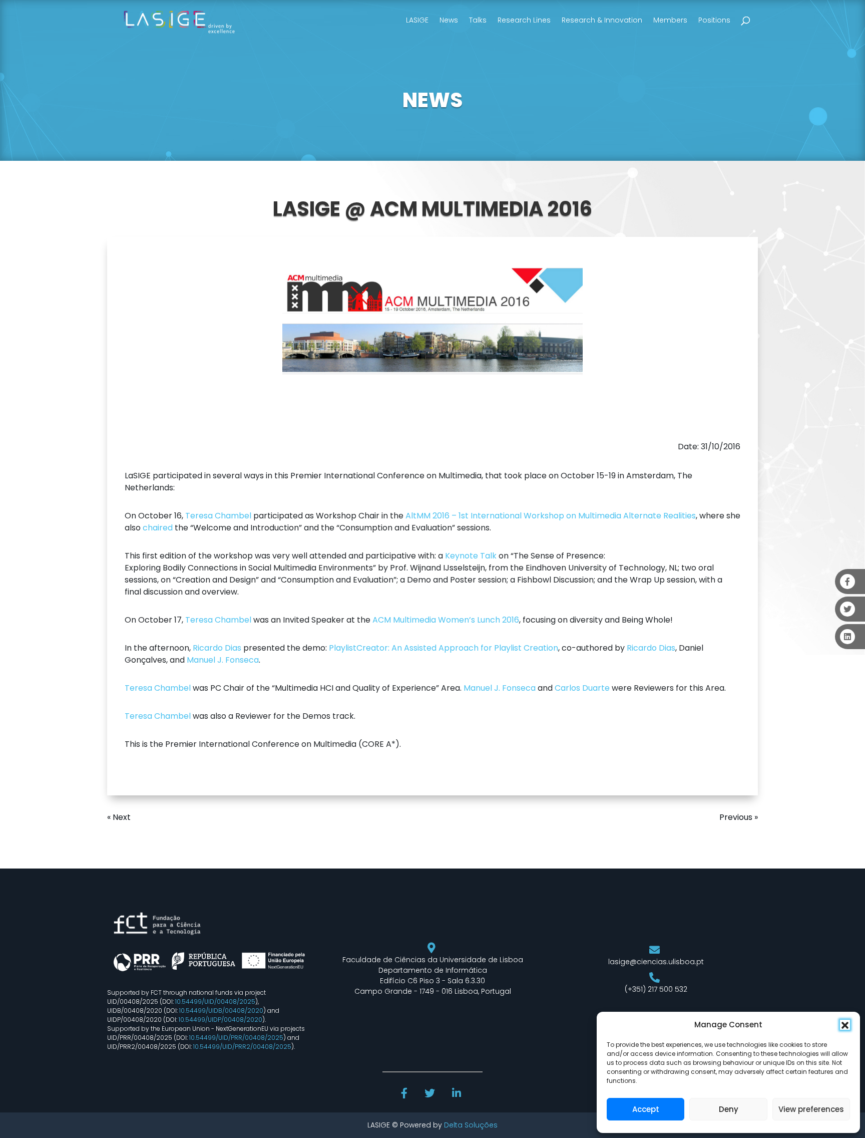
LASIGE (417, 20)
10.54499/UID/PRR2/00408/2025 (242, 1046)
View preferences (811, 1109)
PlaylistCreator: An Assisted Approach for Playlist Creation (443, 648)
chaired (158, 527)
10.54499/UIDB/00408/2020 (221, 1010)
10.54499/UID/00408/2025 (215, 1001)
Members (670, 20)
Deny (728, 1109)
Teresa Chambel (218, 515)
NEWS (432, 100)
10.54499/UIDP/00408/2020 (220, 1019)
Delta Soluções (471, 1125)
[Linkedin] (458, 1094)
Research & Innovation (602, 20)
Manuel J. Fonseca (223, 660)
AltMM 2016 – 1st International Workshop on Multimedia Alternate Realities (550, 515)
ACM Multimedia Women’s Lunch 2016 (445, 620)
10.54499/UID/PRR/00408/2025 (236, 1037)
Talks (478, 20)
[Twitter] (431, 1094)
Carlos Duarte (582, 688)
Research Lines (524, 20)
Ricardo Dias (217, 648)
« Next (119, 817)
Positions (714, 20)
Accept (645, 1109)
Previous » (738, 817)
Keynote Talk (471, 555)
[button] (845, 1025)
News (449, 20)
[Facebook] (405, 1094)
